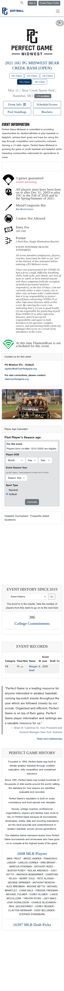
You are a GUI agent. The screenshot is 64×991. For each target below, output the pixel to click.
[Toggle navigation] (57, 11)
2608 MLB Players (32, 853)
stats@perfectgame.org (17, 379)
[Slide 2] (26, 415)
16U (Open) (24, 82)
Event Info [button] (15, 104)
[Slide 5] (43, 415)
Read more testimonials (49, 738)
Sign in (32, 3)
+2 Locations (43, 96)
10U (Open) (16, 76)
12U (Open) (32, 76)
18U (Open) (39, 82)
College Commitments (32, 623)
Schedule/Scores (47, 104)
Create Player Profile (49, 3)
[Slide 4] (37, 415)
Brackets (47, 112)
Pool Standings (17, 112)
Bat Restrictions (24, 209)
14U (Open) (47, 76)
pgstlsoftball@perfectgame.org (21, 368)
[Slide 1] (20, 415)
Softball (13, 494)
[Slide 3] (32, 415)
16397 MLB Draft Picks (32, 925)
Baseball (13, 490)
